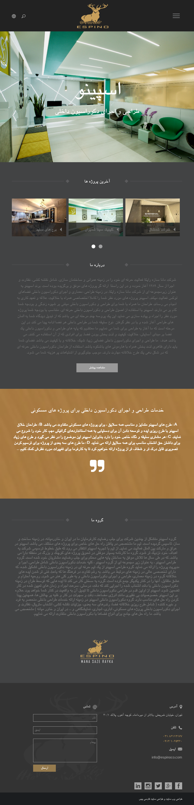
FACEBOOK (178, 785)
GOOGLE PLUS (168, 785)
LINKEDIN (137, 785)
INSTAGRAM (148, 785)
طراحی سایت (157, 799)
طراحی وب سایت (174, 799)
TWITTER (158, 785)
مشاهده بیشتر (97, 367)
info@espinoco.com (167, 758)
